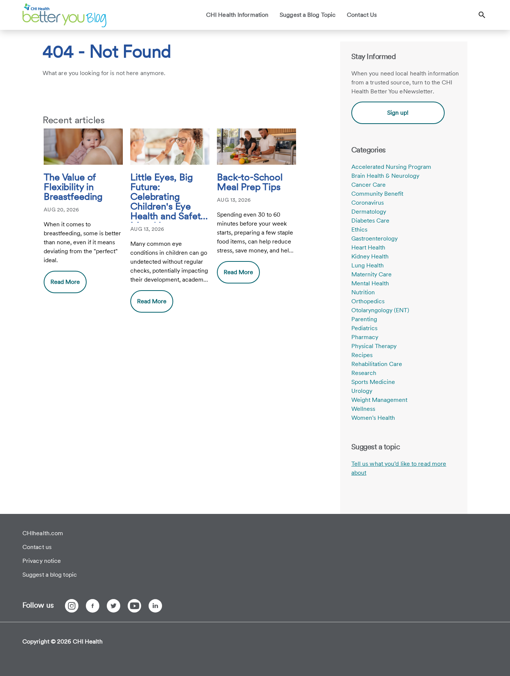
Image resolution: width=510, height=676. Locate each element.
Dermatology (368, 211)
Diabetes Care (370, 220)
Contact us (37, 547)
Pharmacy (364, 337)
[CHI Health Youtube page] (134, 606)
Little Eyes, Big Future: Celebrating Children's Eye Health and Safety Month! (167, 197)
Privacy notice (41, 560)
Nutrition (363, 292)
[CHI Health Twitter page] (113, 606)
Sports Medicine (373, 381)
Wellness (363, 408)
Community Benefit (377, 193)
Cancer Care (368, 184)
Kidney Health (370, 256)
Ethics (359, 229)
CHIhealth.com (42, 533)
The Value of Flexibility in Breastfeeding (73, 187)
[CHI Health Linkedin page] (155, 606)
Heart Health (368, 247)
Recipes (362, 355)
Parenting (364, 319)
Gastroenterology (374, 238)
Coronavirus (367, 202)
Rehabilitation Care (376, 364)
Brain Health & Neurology (385, 175)
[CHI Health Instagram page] (71, 606)
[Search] (482, 15)
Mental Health (370, 283)
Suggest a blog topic (49, 574)
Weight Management (379, 399)
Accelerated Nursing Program (391, 166)
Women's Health (373, 417)
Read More (65, 281)
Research (363, 372)
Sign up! (397, 112)
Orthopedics (368, 301)
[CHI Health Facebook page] (92, 606)
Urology (361, 390)
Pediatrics (364, 328)
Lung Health (367, 265)
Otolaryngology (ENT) (380, 310)
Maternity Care (371, 274)
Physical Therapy (374, 346)
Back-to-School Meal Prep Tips (249, 182)
